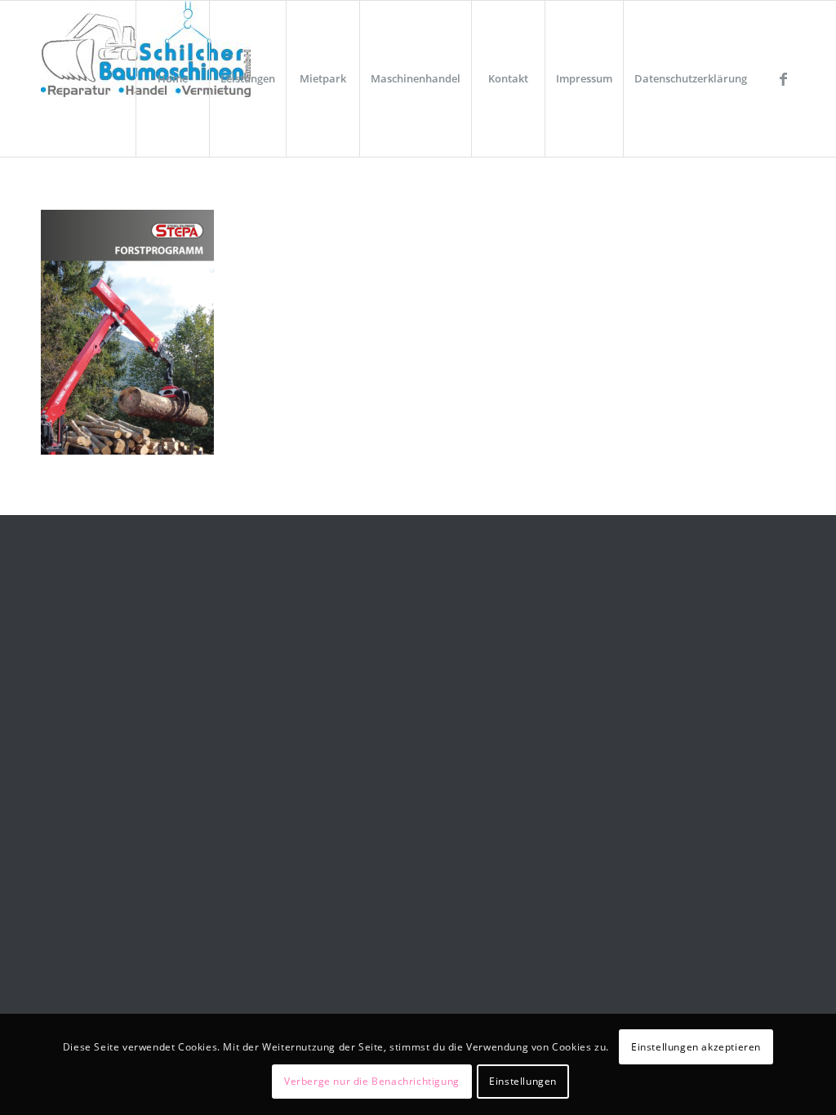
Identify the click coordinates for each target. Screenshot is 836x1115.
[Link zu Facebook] (783, 78)
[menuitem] (172, 79)
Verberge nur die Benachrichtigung (372, 1081)
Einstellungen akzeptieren (696, 1047)
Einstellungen (523, 1081)
